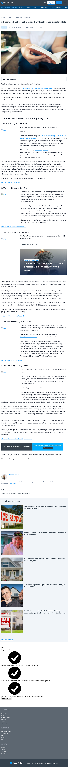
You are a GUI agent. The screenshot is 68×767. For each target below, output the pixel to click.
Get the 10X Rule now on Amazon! (12, 316)
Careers (3, 721)
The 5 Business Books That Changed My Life (16, 493)
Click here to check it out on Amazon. (13, 227)
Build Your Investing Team (9, 7)
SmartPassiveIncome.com (28, 337)
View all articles (7, 640)
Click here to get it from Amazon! (12, 182)
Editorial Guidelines (6, 731)
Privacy (3, 737)
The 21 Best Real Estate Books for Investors (37, 88)
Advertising (4, 719)
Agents (21, 7)
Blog (10, 17)
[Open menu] (65, 3)
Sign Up (51, 3)
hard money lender (41, 150)
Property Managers (56, 7)
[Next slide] (64, 260)
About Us (3, 713)
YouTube (3, 751)
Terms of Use (4, 733)
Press (2, 715)
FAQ (2, 739)
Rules (2, 735)
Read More (12, 483)
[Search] (45, 2)
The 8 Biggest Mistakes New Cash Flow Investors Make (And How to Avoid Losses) (43, 266)
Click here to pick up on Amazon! (16, 439)
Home (3, 17)
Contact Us (4, 723)
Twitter (3, 749)
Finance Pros (44, 7)
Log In (59, 3)
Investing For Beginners (24, 17)
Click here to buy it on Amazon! (11, 360)
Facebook (3, 747)
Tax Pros (35, 7)
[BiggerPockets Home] (8, 3)
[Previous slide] (21, 260)
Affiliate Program (5, 717)
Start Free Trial (7, 698)
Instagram (3, 753)
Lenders (28, 7)
